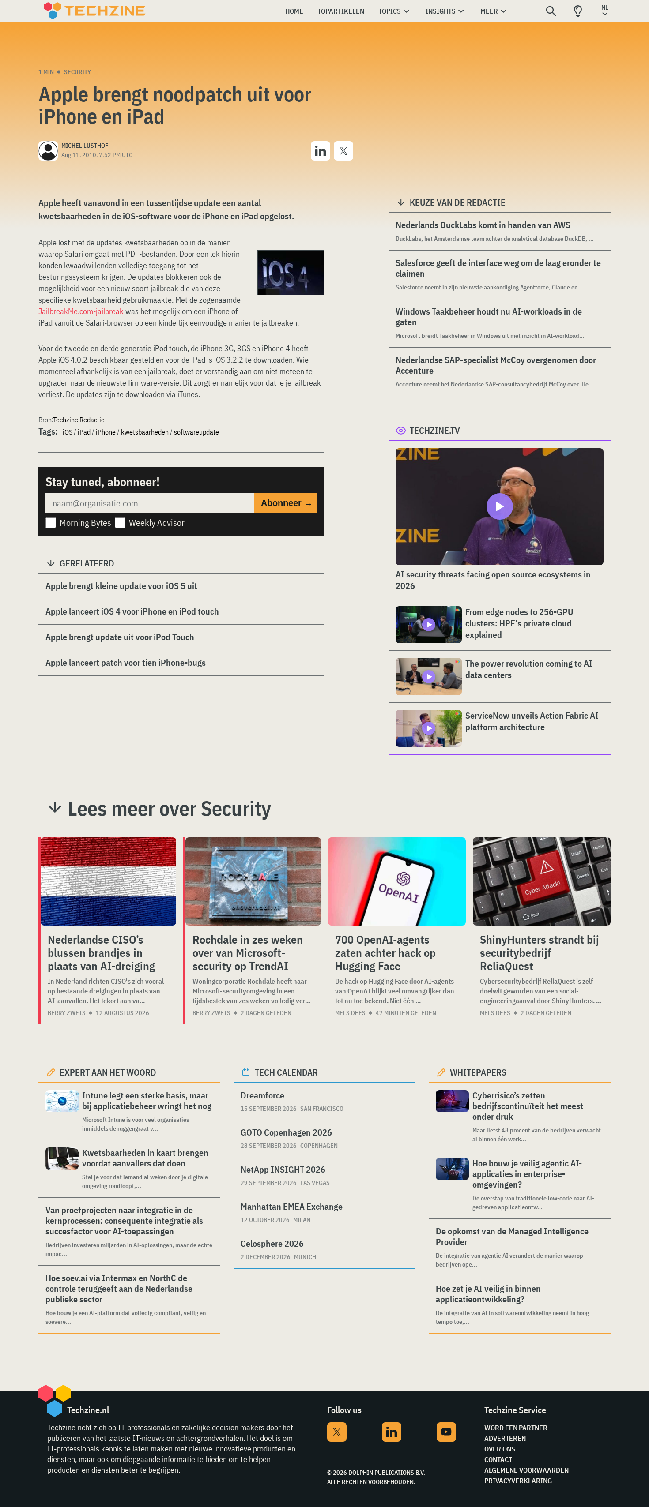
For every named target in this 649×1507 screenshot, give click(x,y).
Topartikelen (340, 11)
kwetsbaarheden (145, 431)
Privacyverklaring (518, 1480)
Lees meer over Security (169, 808)
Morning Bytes (85, 523)
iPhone (106, 431)
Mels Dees (350, 1013)
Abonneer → (287, 503)
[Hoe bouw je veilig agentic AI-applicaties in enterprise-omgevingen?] (452, 1184)
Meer (489, 11)
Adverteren (505, 1438)
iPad (84, 431)
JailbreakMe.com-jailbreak (81, 311)
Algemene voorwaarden (526, 1470)
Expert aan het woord (108, 1072)
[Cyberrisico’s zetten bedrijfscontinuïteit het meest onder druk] (452, 1116)
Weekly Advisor (157, 523)
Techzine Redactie (79, 419)
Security (77, 72)
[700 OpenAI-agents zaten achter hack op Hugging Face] (397, 881)
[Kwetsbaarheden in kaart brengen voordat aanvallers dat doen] (62, 1168)
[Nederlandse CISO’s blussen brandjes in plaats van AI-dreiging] (108, 881)
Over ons (499, 1448)
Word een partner (515, 1427)
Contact (498, 1459)
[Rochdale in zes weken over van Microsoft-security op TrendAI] (253, 881)
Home (294, 11)
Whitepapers (478, 1072)
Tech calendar (286, 1072)
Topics (389, 11)
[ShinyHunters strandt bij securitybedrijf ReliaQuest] (542, 881)
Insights (441, 11)
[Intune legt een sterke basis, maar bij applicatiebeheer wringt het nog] (62, 1111)
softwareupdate (196, 431)
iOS (67, 431)
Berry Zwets (67, 1013)
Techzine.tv (435, 430)
